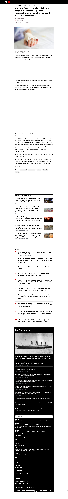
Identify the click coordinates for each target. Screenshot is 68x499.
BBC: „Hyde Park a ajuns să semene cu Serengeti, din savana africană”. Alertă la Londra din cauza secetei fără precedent (33, 393)
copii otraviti (24, 170)
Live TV (65, 2)
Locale (29, 5)
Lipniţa (17, 172)
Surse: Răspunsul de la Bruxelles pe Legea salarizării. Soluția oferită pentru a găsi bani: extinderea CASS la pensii (34, 296)
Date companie (21, 490)
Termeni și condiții (30, 490)
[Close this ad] (67, 491)
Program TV (27, 487)
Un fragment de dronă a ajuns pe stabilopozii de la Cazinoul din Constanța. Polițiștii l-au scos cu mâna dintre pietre (28, 200)
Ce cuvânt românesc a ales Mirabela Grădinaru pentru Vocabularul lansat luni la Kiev (34, 253)
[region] (34, 496)
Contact (37, 487)
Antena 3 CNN (18, 5)
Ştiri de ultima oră (19, 487)
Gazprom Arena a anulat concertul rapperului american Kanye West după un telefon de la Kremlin (34, 274)
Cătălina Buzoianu (19, 18)
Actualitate (24, 5)
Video (60, 2)
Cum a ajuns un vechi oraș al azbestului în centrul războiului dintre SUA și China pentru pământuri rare (34, 403)
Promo (32, 487)
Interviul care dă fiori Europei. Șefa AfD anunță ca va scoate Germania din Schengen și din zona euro (34, 289)
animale (39, 170)
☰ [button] (2, 2)
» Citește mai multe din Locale (23, 242)
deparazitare (32, 170)
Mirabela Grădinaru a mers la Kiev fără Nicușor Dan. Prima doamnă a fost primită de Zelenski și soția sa (33, 320)
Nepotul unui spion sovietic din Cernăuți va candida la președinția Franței (32, 398)
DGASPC (45, 170)
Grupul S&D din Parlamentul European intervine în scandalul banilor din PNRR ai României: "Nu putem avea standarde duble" (34, 368)
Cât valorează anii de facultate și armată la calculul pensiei (33, 267)
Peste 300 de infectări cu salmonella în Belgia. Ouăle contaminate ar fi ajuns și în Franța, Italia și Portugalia (33, 387)
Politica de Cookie (40, 490)
